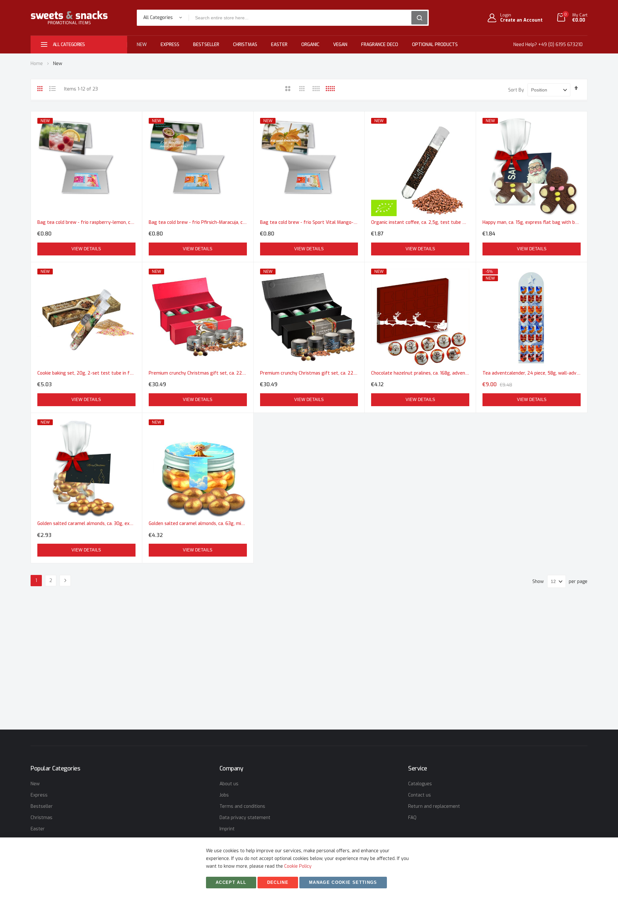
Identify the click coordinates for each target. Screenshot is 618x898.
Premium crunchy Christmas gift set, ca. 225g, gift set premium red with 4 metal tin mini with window (198, 373)
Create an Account (521, 20)
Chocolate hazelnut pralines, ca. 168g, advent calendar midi (420, 373)
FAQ (412, 818)
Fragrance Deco (379, 45)
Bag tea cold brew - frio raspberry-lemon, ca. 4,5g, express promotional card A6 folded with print (86, 222)
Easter (279, 45)
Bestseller (206, 45)
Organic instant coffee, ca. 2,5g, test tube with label (420, 222)
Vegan (340, 45)
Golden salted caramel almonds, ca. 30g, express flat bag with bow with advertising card (86, 524)
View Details (86, 248)
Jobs (224, 795)
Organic (310, 45)
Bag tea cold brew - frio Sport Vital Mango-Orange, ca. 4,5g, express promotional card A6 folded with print (309, 222)
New (142, 45)
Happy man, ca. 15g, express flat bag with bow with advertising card (531, 222)
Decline (277, 882)
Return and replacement (434, 806)
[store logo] (69, 17)
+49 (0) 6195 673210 (560, 45)
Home (37, 64)
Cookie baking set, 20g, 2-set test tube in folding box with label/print (86, 373)
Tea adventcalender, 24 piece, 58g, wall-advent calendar (531, 373)
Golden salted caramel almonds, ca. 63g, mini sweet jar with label (198, 524)
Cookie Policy (298, 866)
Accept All (231, 882)
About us (229, 784)
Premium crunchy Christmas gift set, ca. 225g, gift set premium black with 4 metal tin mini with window (309, 373)
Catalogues (420, 784)
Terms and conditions (242, 806)
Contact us (419, 795)
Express (170, 45)
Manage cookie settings (343, 882)
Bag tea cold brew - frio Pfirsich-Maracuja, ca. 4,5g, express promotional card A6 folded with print (198, 222)
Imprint (227, 829)
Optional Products (435, 45)
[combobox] (302, 18)
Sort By (516, 90)
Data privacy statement (245, 818)
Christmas (245, 45)
